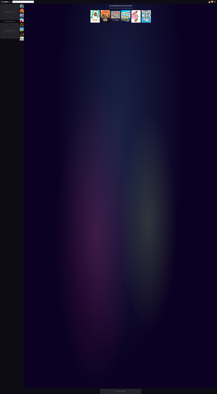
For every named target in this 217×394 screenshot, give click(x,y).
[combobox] (23, 1)
